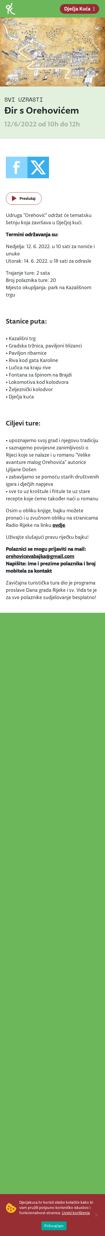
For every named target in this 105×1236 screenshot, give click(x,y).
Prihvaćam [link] (53, 1225)
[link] (10, 8)
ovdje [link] (58, 525)
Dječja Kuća (77, 9)
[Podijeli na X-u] (38, 167)
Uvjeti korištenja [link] (76, 1212)
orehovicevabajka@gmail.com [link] (40, 556)
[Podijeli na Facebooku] (16, 167)
